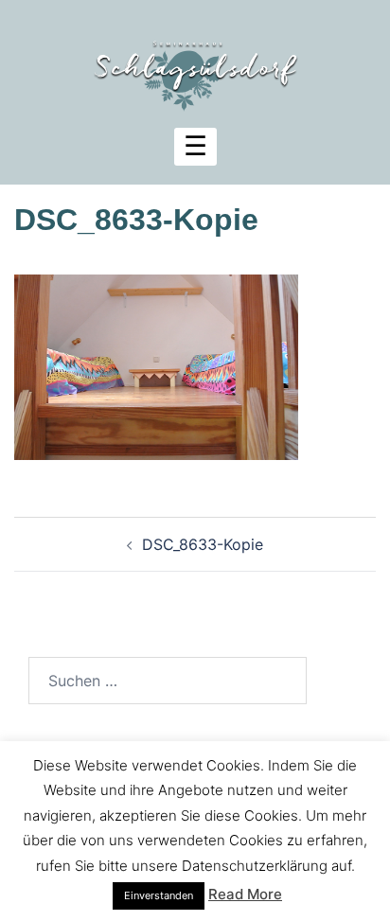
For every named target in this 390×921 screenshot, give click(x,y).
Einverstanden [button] (158, 895)
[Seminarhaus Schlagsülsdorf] (195, 64)
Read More (245, 894)
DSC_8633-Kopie (202, 544)
